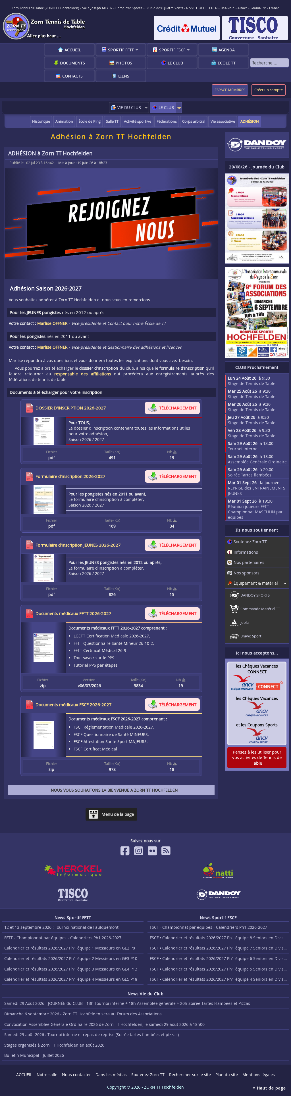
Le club (175, 63)
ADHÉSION (249, 121)
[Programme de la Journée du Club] (257, 218)
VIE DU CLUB (129, 107)
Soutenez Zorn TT (250, 541)
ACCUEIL (73, 50)
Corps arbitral (193, 121)
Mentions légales (258, 1074)
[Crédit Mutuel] (187, 28)
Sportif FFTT (121, 50)
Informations (246, 552)
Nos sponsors (246, 573)
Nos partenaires (249, 562)
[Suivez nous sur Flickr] (152, 851)
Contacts (72, 76)
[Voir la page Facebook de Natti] (218, 871)
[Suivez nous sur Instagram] (139, 851)
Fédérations (167, 121)
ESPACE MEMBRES (230, 89)
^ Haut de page (269, 1088)
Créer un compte (268, 89)
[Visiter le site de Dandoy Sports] (218, 894)
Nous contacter (76, 1074)
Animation (64, 121)
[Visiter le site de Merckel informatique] (73, 871)
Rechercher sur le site (190, 1074)
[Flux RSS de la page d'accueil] (166, 851)
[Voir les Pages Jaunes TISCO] (73, 894)
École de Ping (89, 121)
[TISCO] (255, 28)
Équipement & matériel (256, 583)
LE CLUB (166, 107)
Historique (41, 121)
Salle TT (112, 121)
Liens (123, 76)
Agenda (227, 50)
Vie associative (223, 121)
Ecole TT (227, 63)
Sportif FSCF (172, 50)
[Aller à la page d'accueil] (44, 26)
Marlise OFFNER (52, 323)
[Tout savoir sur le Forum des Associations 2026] (257, 312)
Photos (124, 63)
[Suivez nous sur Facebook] (125, 851)
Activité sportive (137, 121)
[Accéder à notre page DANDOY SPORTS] (257, 145)
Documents (72, 63)
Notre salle (47, 1074)
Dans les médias (111, 1074)
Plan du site (226, 1074)
